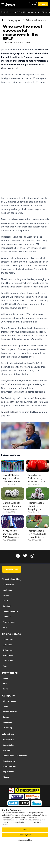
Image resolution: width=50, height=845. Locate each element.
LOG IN (33, 4)
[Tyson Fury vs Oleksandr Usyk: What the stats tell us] (37, 466)
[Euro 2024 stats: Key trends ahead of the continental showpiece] (12, 466)
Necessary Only (25, 835)
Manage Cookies (25, 840)
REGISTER (43, 4)
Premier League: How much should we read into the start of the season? (37, 534)
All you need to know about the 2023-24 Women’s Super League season (11, 534)
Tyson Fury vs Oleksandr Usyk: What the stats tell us (37, 478)
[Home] (2, 20)
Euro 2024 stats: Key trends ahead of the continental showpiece (12, 478)
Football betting (9, 411)
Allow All (25, 829)
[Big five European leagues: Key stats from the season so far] (12, 493)
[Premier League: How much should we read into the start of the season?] (37, 521)
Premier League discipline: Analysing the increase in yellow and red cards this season (37, 506)
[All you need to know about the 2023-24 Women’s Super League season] (12, 521)
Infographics (15, 20)
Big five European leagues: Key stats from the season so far (12, 506)
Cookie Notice (22, 820)
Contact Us (11, 569)
